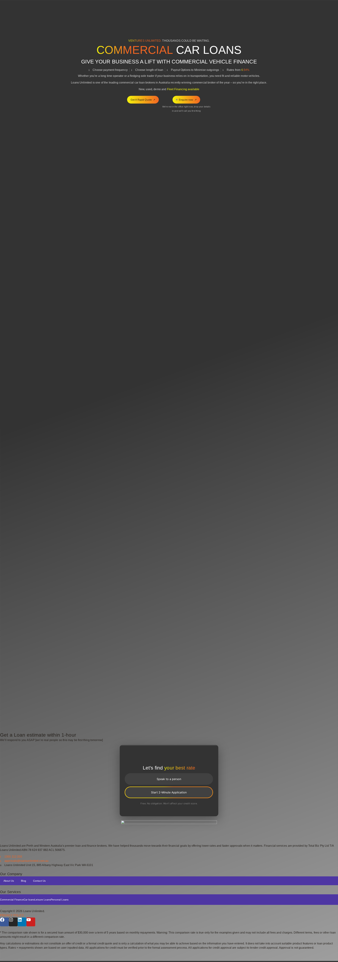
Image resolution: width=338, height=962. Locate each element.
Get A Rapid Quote (143, 99)
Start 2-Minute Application (169, 792)
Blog (23, 880)
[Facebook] (4, 922)
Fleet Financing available (183, 89)
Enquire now (186, 99)
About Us (9, 880)
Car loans (29, 899)
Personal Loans (59, 899)
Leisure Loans (43, 899)
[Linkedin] (22, 922)
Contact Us (39, 880)
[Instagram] (13, 922)
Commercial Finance (12, 899)
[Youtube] (30, 922)
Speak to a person (169, 779)
